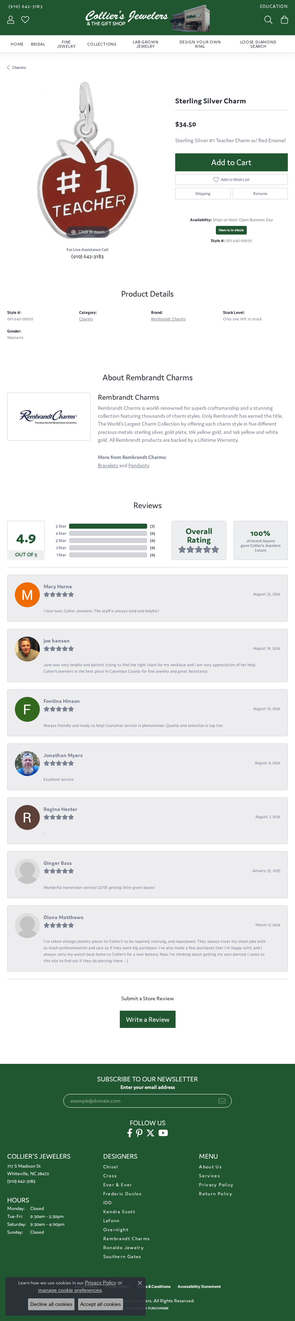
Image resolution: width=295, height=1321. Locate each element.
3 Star (61, 540)
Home (17, 44)
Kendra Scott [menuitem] (119, 1212)
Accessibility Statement (199, 1286)
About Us (210, 1167)
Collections (102, 44)
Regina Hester (60, 809)
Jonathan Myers (63, 755)
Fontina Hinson (62, 700)
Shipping (202, 193)
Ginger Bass (58, 862)
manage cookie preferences (70, 1290)
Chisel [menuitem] (110, 1167)
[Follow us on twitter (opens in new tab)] (150, 1133)
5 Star (61, 526)
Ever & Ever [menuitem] (117, 1185)
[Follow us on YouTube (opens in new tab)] (163, 1133)
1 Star (61, 554)
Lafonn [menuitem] (111, 1221)
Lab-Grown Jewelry (145, 44)
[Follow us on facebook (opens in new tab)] (129, 1133)
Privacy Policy (216, 1185)
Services (209, 1176)
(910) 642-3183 (87, 256)
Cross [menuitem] (110, 1176)
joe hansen (57, 640)
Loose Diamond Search (258, 44)
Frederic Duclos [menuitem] (122, 1194)
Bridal (38, 44)
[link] (25, 6)
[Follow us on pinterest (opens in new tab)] (139, 1133)
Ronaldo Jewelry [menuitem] (123, 1247)
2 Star (61, 547)
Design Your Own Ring (200, 44)
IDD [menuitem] (107, 1203)
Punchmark (158, 1308)
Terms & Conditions (153, 1286)
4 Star (61, 533)
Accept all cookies (100, 1304)
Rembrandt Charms (168, 318)
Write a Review (147, 1019)
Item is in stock (231, 230)
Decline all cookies (51, 1304)
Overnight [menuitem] (115, 1230)
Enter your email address (148, 1087)
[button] (273, 6)
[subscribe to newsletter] (222, 1100)
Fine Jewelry (66, 44)
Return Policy (215, 1194)
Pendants (138, 465)
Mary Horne (58, 586)
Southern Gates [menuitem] (122, 1256)
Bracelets (108, 465)
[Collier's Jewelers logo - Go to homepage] (147, 20)
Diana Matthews (63, 917)
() (152, 526)
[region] (87, 160)
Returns (260, 193)
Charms (19, 67)
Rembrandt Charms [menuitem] (126, 1239)
